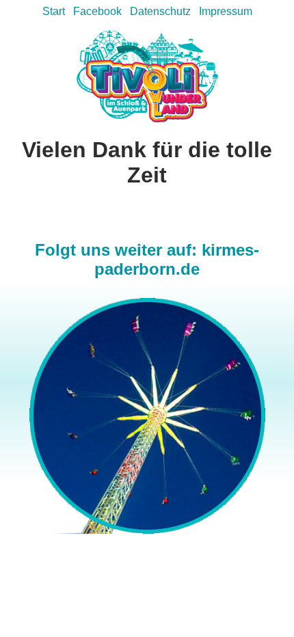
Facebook (97, 11)
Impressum (225, 11)
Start (53, 11)
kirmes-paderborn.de (176, 259)
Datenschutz (160, 11)
